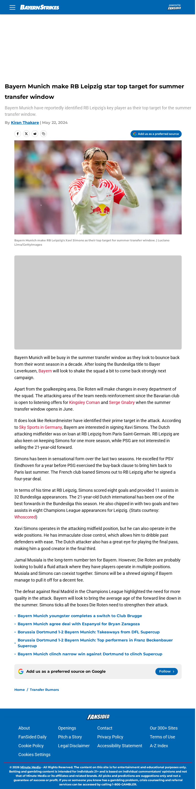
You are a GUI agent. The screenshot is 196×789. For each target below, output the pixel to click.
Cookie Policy (31, 745)
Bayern (45, 370)
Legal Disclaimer (74, 745)
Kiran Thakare (25, 122)
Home (19, 690)
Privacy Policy (110, 736)
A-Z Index (159, 745)
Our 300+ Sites (164, 728)
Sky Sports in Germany (40, 427)
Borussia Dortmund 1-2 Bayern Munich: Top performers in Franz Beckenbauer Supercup (95, 643)
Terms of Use (162, 736)
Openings (67, 728)
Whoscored (25, 516)
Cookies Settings (34, 754)
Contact (104, 728)
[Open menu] (12, 7)
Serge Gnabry (122, 402)
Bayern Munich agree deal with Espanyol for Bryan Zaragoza (79, 624)
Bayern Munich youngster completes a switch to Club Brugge (80, 616)
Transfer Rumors (44, 690)
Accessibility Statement (119, 745)
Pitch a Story (70, 736)
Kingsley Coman (84, 402)
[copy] (43, 133)
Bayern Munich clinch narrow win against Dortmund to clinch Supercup (90, 654)
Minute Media (30, 767)
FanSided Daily (32, 736)
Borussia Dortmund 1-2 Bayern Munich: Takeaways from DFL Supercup (89, 632)
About (24, 728)
